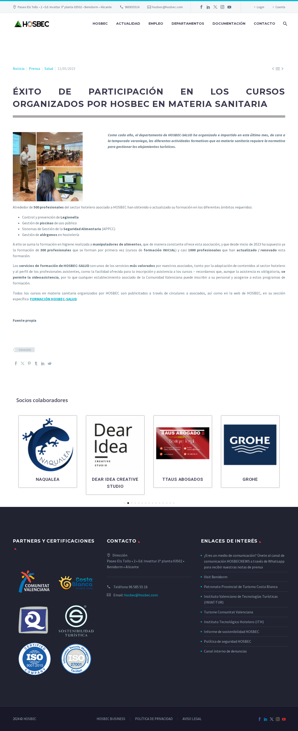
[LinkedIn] (208, 7)
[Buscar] (284, 24)
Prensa (34, 68)
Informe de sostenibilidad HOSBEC (232, 631)
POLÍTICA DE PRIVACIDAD (154, 719)
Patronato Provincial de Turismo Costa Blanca (241, 586)
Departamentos (188, 23)
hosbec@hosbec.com (167, 7)
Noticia (18, 68)
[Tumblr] (36, 363)
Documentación (229, 23)
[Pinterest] (29, 363)
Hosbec (100, 23)
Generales (25, 350)
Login (260, 7)
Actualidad (128, 23)
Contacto (264, 23)
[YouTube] (229, 7)
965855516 (132, 7)
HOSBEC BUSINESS (111, 719)
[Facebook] (201, 7)
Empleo (156, 23)
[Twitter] (215, 7)
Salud (48, 68)
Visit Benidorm (215, 576)
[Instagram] (222, 7)
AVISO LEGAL (192, 719)
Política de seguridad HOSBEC (227, 641)
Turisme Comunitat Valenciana (228, 612)
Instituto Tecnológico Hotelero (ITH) (234, 621)
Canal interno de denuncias (225, 651)
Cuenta (280, 7)
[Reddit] (49, 363)
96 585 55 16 (138, 586)
